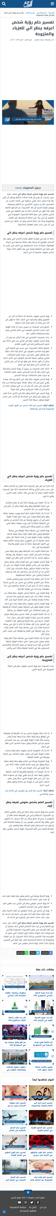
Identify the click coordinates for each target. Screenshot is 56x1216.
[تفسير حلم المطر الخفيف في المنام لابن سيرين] (14, 1167)
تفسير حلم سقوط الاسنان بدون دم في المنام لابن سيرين (16, 1106)
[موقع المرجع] (28, 4)
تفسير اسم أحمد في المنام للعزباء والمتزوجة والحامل (42, 1106)
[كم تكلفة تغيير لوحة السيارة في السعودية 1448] (41, 1032)
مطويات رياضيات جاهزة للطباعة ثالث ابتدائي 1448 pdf (15, 995)
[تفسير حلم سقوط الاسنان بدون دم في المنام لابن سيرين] (14, 1092)
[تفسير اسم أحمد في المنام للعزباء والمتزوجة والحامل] (41, 1092)
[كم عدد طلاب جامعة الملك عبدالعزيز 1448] (14, 1007)
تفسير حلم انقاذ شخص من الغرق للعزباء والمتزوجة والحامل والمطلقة (31, 407)
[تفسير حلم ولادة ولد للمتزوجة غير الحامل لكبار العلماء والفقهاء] (41, 1167)
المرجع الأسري (42, 12)
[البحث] (4, 3)
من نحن (43, 1207)
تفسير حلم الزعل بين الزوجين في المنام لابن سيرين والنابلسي (29, 792)
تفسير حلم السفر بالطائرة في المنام (17, 1129)
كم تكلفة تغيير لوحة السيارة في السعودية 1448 (42, 1045)
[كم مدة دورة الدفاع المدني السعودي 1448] (41, 982)
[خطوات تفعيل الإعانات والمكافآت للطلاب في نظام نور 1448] (14, 1056)
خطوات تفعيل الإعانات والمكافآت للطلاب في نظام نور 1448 (16, 1070)
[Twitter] (32, 1202)
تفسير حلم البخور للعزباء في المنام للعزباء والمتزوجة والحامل (41, 1130)
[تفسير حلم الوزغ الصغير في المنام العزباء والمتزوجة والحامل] (14, 1142)
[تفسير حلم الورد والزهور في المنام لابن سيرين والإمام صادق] (41, 1142)
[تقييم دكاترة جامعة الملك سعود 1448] (41, 1056)
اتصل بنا (32, 1207)
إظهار (18, 188)
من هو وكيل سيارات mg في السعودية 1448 (15, 1043)
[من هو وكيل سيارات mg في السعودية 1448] (14, 1032)
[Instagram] (26, 1202)
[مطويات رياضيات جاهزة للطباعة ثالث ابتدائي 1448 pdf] (14, 982)
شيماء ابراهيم (39, 39)
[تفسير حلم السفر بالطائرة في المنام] (14, 1117)
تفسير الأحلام (30, 12)
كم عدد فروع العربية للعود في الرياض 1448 (42, 1019)
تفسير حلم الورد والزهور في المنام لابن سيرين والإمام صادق (41, 1155)
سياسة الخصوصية (18, 1207)
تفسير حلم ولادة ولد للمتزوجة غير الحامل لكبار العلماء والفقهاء (41, 1180)
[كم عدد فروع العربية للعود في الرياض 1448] (41, 1007)
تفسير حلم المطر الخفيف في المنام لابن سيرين (16, 1180)
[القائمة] (52, 3)
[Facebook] (38, 1202)
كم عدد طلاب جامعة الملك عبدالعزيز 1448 (17, 1019)
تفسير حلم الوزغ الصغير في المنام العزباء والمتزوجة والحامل (15, 1155)
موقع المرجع (42, 207)
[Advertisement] (28, 71)
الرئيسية (51, 12)
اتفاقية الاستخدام (28, 1211)
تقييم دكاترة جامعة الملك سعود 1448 (43, 1068)
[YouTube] (19, 1202)
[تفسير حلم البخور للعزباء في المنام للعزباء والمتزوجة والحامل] (41, 1117)
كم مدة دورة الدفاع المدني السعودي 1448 (42, 994)
